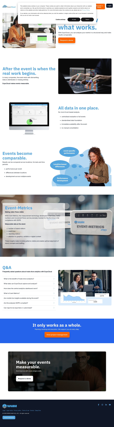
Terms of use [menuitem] (25, 410)
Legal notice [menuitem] (9, 410)
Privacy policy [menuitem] (17, 410)
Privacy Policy (86, 10)
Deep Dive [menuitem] (38, 410)
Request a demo (99, 6)
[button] (98, 405)
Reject (87, 19)
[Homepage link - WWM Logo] (10, 407)
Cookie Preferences (9, 417)
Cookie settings (60, 19)
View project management (57, 335)
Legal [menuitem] (4, 410)
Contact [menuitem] (32, 410)
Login (109, 6)
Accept (74, 19)
